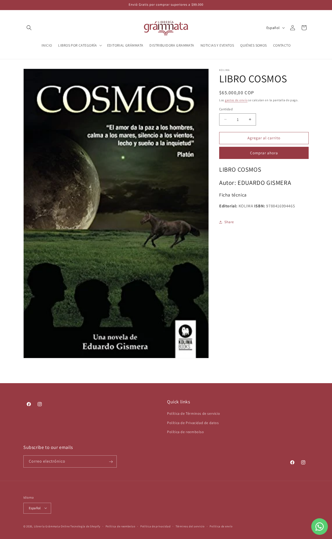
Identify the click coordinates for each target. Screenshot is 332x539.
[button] (29, 27)
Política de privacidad (155, 526)
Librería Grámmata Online (52, 526)
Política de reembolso (185, 431)
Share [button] (229, 222)
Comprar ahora (264, 152)
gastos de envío (236, 100)
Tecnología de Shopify (85, 526)
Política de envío (221, 526)
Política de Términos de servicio (193, 413)
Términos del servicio (190, 526)
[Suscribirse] (110, 462)
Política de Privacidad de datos (193, 422)
